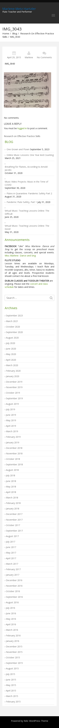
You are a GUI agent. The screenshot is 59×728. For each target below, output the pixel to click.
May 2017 (11, 552)
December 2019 (14, 381)
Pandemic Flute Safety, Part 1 (22, 202)
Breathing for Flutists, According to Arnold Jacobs (26, 168)
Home (5, 33)
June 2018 (11, 481)
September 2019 (14, 398)
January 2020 (12, 376)
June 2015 (11, 679)
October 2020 (13, 326)
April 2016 (11, 624)
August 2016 (12, 602)
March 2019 (12, 431)
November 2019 (14, 387)
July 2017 (10, 541)
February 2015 (13, 701)
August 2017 (12, 536)
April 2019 (11, 425)
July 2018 (10, 475)
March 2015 (12, 696)
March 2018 (12, 497)
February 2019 (13, 436)
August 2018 (12, 469)
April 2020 (11, 359)
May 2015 (11, 685)
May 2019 (11, 420)
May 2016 (11, 618)
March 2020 (12, 365)
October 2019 (13, 392)
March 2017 (12, 563)
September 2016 (14, 596)
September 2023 (14, 315)
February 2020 (13, 370)
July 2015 (10, 674)
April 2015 (11, 690)
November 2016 (14, 585)
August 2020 (12, 337)
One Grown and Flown (18, 149)
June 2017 (11, 547)
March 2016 (12, 629)
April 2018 (11, 492)
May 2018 (11, 486)
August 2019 (12, 403)
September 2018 (14, 464)
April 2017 (11, 558)
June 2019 (11, 414)
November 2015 (14, 651)
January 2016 (12, 640)
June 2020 (11, 348)
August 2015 (12, 668)
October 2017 (13, 525)
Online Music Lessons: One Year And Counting (30, 154)
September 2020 (14, 332)
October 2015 (13, 657)
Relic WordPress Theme (36, 720)
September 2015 (14, 662)
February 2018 (13, 503)
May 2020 (11, 354)
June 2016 (11, 613)
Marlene (29, 57)
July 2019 (10, 409)
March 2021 (12, 321)
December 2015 (14, 646)
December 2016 (14, 580)
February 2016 (13, 635)
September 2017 (14, 530)
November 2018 (14, 453)
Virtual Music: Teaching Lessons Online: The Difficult (27, 212)
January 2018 (12, 508)
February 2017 (13, 569)
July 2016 (10, 607)
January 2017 (12, 574)
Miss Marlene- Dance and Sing (20, 255)
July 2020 (10, 343)
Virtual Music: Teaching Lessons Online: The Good (27, 227)
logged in (22, 128)
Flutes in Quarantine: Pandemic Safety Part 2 (29, 193)
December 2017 (14, 514)
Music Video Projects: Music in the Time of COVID (26, 183)
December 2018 (14, 447)
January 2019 (12, 442)
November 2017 (14, 519)
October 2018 (13, 458)
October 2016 (13, 591)
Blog (14, 33)
